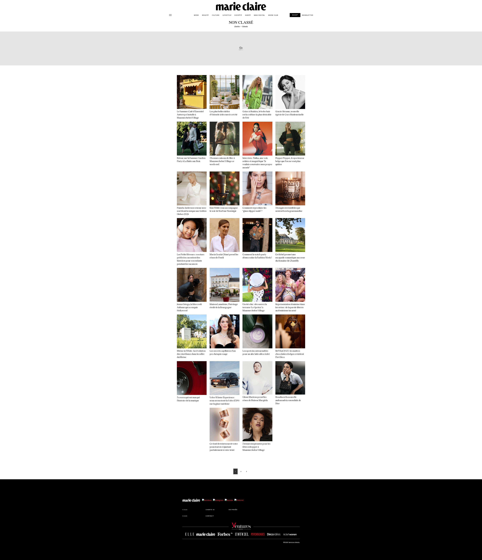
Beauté (205, 15)
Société (238, 15)
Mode (196, 15)
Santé (248, 15)
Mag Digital (259, 15)
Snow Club (273, 15)
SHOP (295, 15)
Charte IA (210, 509)
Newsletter (307, 15)
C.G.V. (185, 516)
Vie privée (233, 509)
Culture (215, 15)
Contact (210, 516)
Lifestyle (227, 15)
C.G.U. (185, 509)
